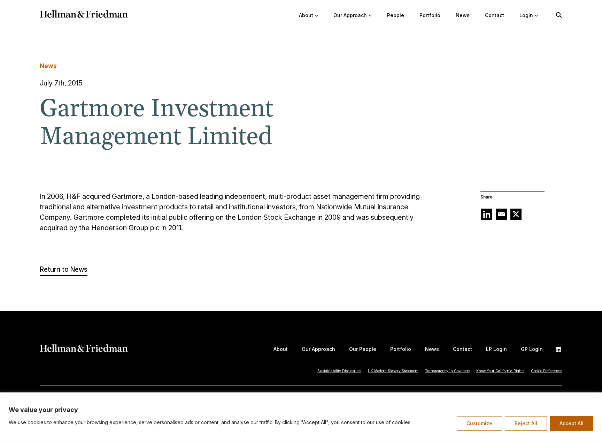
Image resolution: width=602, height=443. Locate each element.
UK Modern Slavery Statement (393, 371)
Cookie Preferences (546, 371)
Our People (362, 349)
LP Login (496, 349)
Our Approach (318, 349)
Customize (479, 423)
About (280, 349)
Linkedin (558, 349)
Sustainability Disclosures (339, 371)
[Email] (501, 214)
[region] (301, 417)
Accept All (571, 423)
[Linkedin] (486, 214)
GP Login (532, 349)
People (395, 15)
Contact (494, 15)
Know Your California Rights (500, 371)
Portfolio (429, 15)
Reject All (526, 423)
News (463, 15)
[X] (516, 214)
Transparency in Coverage (447, 371)
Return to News (63, 269)
